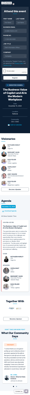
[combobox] (15, 56)
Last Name (20, 19)
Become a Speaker (15, 189)
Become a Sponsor (16, 319)
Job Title (7, 44)
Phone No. (7, 35)
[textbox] (15, 56)
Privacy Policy (19, 63)
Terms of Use (7, 65)
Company (7, 52)
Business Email (9, 27)
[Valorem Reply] (15, 308)
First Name (7, 19)
